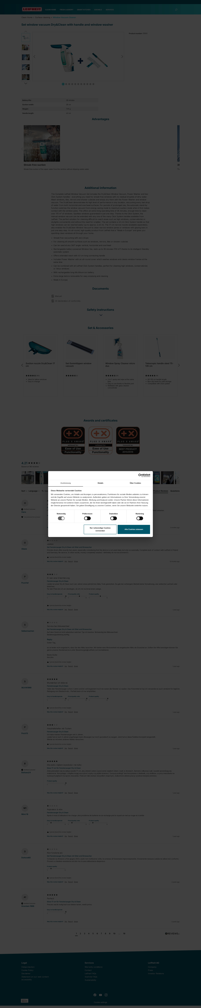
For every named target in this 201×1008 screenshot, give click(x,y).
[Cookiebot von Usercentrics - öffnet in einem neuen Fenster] (140, 475)
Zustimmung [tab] (65, 483)
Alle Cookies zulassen (134, 529)
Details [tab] (100, 483)
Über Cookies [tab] (135, 483)
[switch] (87, 518)
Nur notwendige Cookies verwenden (100, 529)
